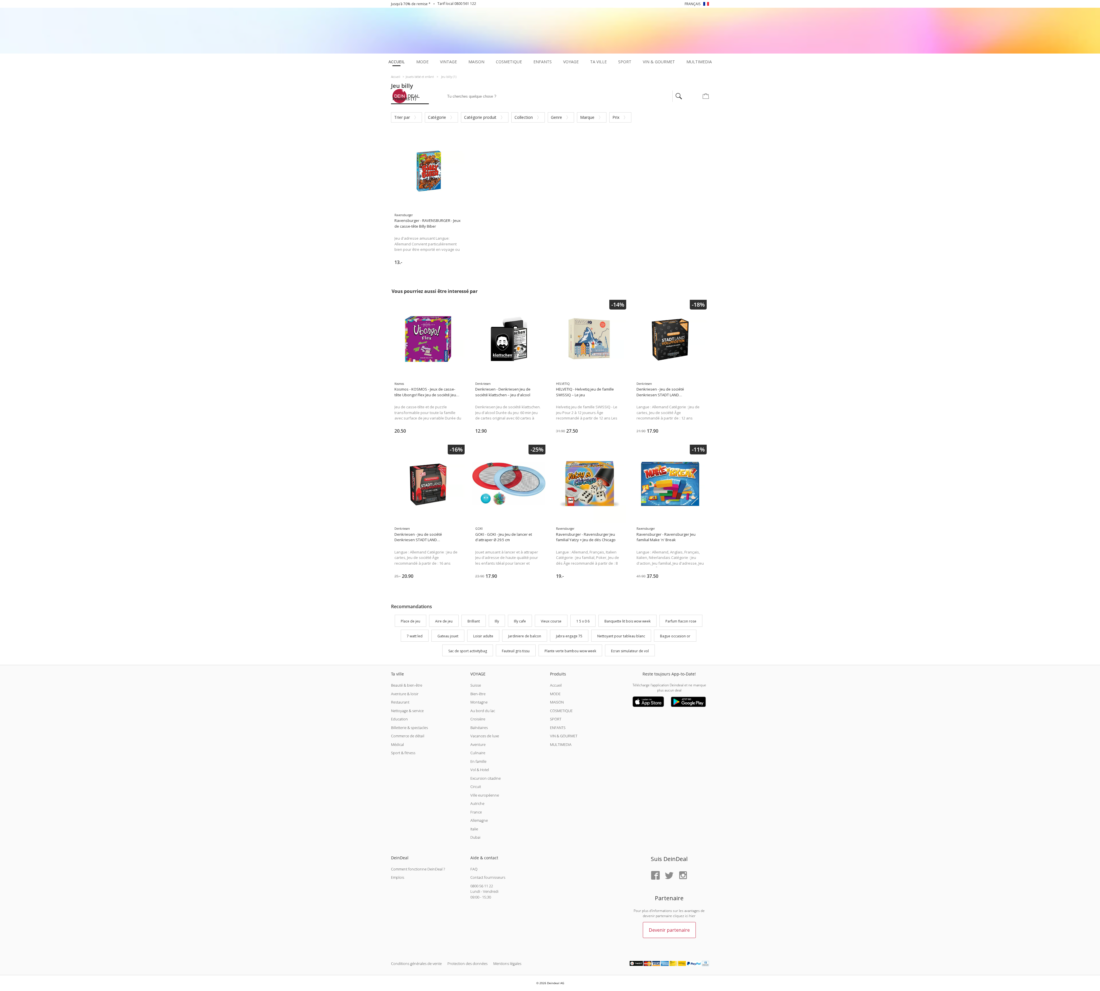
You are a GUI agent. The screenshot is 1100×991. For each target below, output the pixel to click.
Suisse (475, 685)
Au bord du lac (482, 710)
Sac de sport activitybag (467, 651)
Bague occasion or (675, 636)
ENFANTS (557, 727)
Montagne (479, 702)
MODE (555, 693)
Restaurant (400, 702)
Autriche (477, 803)
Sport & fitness (403, 752)
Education (399, 719)
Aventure (478, 744)
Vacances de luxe (484, 735)
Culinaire (477, 752)
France (476, 812)
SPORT (555, 719)
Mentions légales (507, 963)
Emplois (397, 877)
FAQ (474, 869)
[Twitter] (669, 875)
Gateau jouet (447, 636)
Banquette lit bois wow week (627, 621)
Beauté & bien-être (406, 685)
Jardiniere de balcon (524, 636)
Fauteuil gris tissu (516, 651)
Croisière (477, 719)
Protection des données (467, 963)
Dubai (475, 837)
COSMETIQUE (561, 710)
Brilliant (473, 621)
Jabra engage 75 (569, 636)
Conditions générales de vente (416, 963)
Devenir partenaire (669, 930)
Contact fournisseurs (487, 877)
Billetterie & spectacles (409, 727)
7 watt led (415, 636)
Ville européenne (484, 795)
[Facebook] (655, 875)
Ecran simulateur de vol (630, 651)
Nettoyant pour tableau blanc (621, 636)
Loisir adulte (483, 636)
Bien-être (478, 693)
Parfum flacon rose (680, 621)
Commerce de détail (407, 735)
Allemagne (479, 820)
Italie (474, 829)
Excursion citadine (485, 778)
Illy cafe (520, 621)
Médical (397, 744)
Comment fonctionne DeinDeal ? (418, 869)
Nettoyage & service (407, 710)
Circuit (475, 786)
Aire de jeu (444, 621)
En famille (478, 761)
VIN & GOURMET (564, 735)
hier (692, 915)
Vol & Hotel (479, 769)
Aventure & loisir (405, 693)
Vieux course (551, 621)
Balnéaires (479, 727)
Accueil (556, 685)
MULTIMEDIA (560, 744)
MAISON (557, 702)
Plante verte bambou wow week (570, 651)
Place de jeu (410, 621)
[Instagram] (683, 875)
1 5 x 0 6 (583, 621)
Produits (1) (404, 98)
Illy (497, 621)
